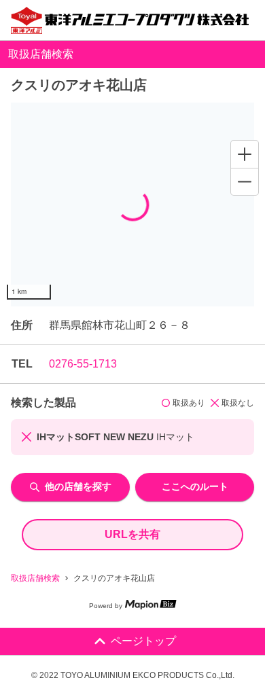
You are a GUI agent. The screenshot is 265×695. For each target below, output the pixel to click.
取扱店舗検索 (35, 578)
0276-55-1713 (83, 364)
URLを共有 (132, 534)
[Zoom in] (244, 154)
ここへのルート (195, 486)
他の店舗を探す (78, 486)
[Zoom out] (244, 181)
